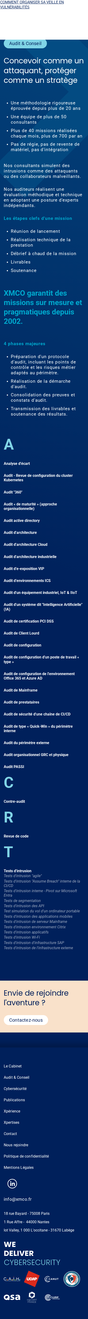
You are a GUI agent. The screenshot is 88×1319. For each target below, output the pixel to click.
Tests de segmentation (22, 900)
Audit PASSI (14, 767)
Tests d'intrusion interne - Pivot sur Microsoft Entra (40, 893)
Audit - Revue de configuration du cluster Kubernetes (38, 477)
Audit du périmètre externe (26, 743)
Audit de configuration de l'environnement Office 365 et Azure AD (39, 676)
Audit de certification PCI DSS (29, 621)
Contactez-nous (26, 1020)
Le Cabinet (13, 1066)
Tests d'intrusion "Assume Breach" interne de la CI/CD (42, 883)
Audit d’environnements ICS (27, 580)
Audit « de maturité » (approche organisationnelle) (30, 506)
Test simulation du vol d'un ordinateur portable (42, 911)
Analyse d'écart (17, 463)
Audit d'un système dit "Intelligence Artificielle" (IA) (43, 606)
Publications (14, 1100)
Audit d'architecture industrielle (30, 556)
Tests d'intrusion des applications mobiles (38, 916)
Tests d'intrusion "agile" (23, 876)
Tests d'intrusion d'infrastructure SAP (34, 943)
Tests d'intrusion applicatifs (26, 932)
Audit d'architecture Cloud (25, 544)
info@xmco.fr (17, 1199)
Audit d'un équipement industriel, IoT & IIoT (40, 592)
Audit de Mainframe (21, 690)
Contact (10, 1134)
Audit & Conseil (16, 1077)
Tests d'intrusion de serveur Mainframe (35, 921)
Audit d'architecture (20, 532)
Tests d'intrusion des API (24, 906)
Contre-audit (14, 801)
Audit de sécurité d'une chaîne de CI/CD (37, 714)
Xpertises (11, 1122)
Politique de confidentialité (26, 1156)
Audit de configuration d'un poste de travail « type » (41, 659)
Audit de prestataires (21, 702)
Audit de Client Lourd (21, 633)
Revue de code (16, 836)
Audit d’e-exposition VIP (24, 568)
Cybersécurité (15, 1088)
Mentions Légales (19, 1167)
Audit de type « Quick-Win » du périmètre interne (38, 728)
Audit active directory (22, 520)
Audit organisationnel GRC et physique (36, 755)
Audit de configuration (22, 645)
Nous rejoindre (16, 1145)
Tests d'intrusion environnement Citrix (35, 927)
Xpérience (12, 1111)
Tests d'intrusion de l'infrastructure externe (38, 948)
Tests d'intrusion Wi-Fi (22, 937)
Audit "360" (13, 492)
